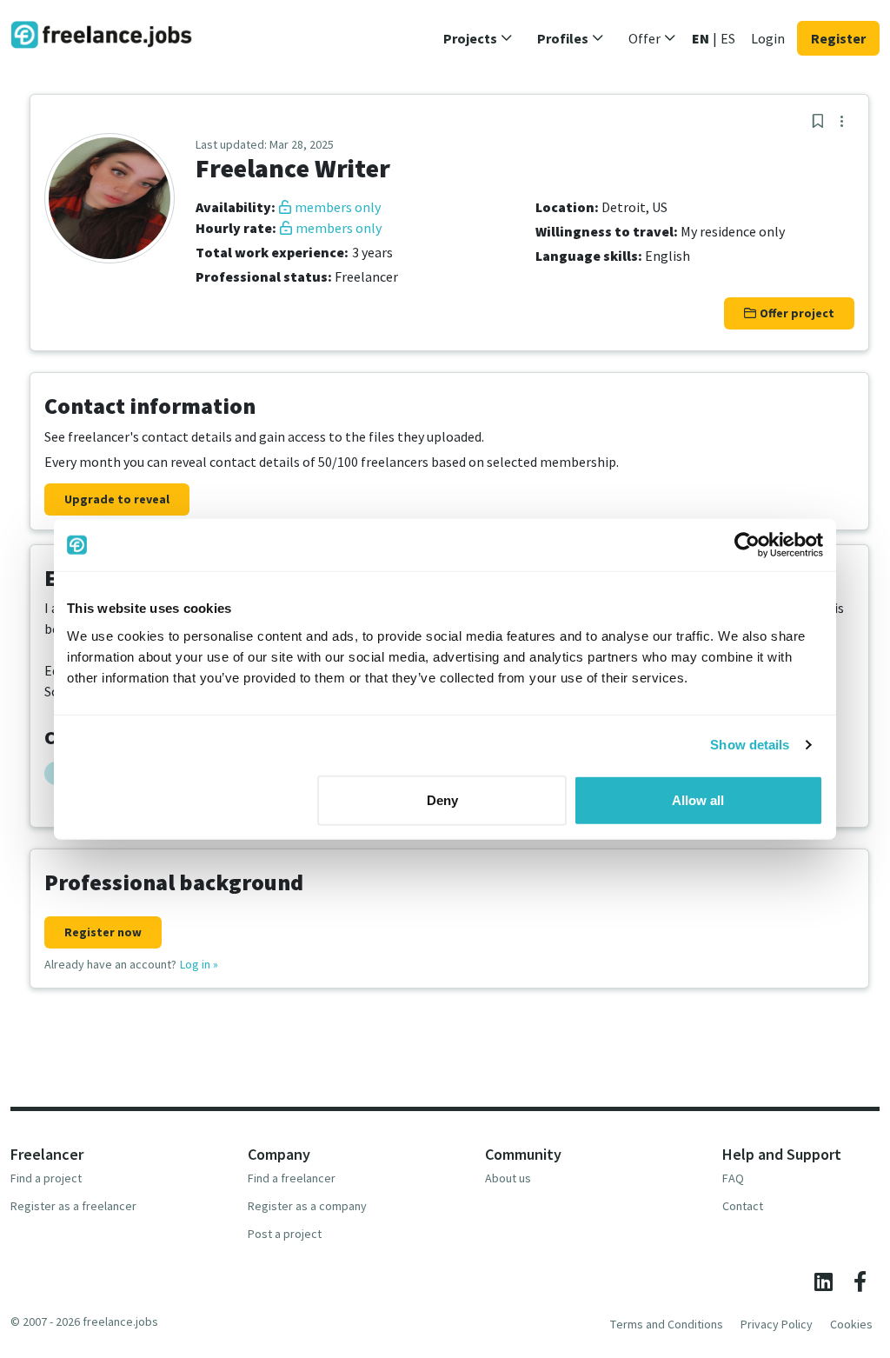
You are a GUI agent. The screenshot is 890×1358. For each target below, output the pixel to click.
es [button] (728, 38)
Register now (103, 932)
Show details (749, 744)
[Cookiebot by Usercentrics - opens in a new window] (747, 545)
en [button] (700, 38)
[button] (478, 38)
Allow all (698, 799)
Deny (442, 799)
